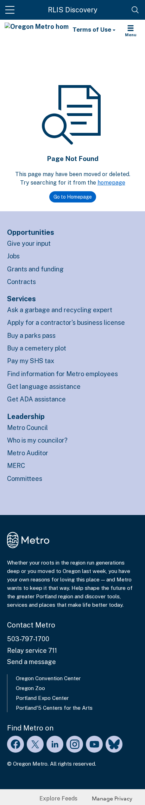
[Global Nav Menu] (10, 10)
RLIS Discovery (72, 10)
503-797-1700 (28, 639)
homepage (111, 182)
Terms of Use (92, 29)
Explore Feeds (58, 798)
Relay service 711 (32, 650)
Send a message (31, 661)
